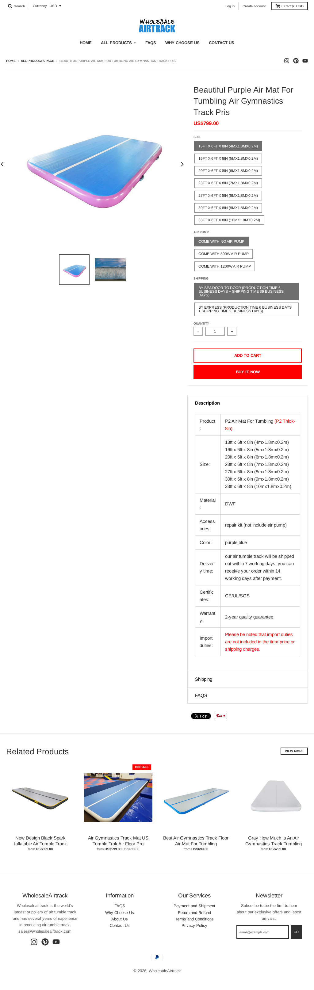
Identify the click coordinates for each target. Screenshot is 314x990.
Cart (292, 6)
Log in (230, 6)
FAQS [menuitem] (150, 42)
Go (296, 932)
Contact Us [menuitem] (221, 42)
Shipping (201, 278)
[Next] (182, 164)
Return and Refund (194, 912)
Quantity (201, 323)
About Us (119, 919)
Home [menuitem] (86, 42)
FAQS (119, 906)
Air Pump (201, 232)
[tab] (248, 403)
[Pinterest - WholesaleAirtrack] (296, 60)
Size (197, 137)
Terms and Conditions (194, 919)
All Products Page (37, 61)
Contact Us (120, 925)
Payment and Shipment (194, 906)
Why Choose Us (119, 912)
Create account (254, 6)
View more (294, 751)
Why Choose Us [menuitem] (182, 42)
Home (11, 61)
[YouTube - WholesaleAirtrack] (305, 60)
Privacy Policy (194, 925)
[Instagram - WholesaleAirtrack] (286, 60)
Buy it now (248, 372)
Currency (40, 6)
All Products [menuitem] (116, 42)
